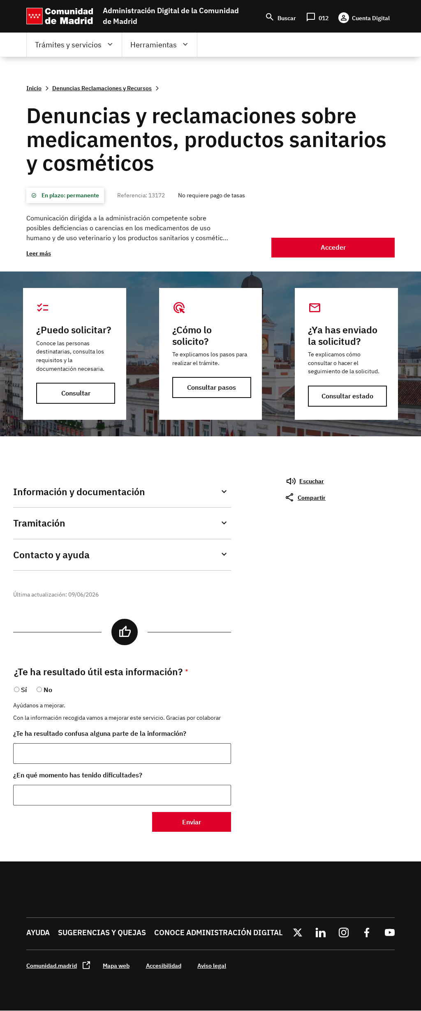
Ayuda (38, 932)
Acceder (333, 247)
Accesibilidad (163, 965)
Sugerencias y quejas (102, 932)
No (48, 690)
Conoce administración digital (218, 932)
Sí (24, 690)
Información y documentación (79, 491)
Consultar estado (347, 396)
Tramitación (39, 523)
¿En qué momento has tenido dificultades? (77, 775)
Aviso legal (211, 965)
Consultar (75, 393)
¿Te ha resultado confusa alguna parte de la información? (99, 733)
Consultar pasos (211, 387)
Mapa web (116, 965)
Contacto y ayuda (51, 554)
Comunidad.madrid (51, 965)
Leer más (38, 253)
